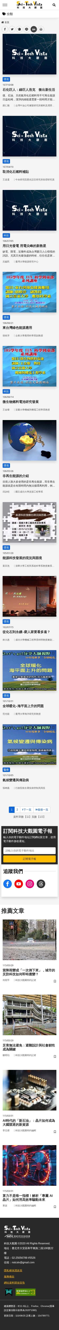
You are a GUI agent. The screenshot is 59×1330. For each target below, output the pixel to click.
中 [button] (33, 29)
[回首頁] (29, 5)
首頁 (7, 22)
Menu (5, 5)
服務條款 (9, 1276)
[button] (54, 5)
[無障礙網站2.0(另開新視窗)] (26, 1292)
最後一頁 (43, 809)
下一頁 (27, 809)
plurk (19, 29)
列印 (41, 29)
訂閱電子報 (29, 858)
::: (2, 21)
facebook (5, 29)
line (25, 29)
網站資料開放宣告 (14, 1282)
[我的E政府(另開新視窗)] (8, 1292)
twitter (12, 29)
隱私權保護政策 (13, 1270)
